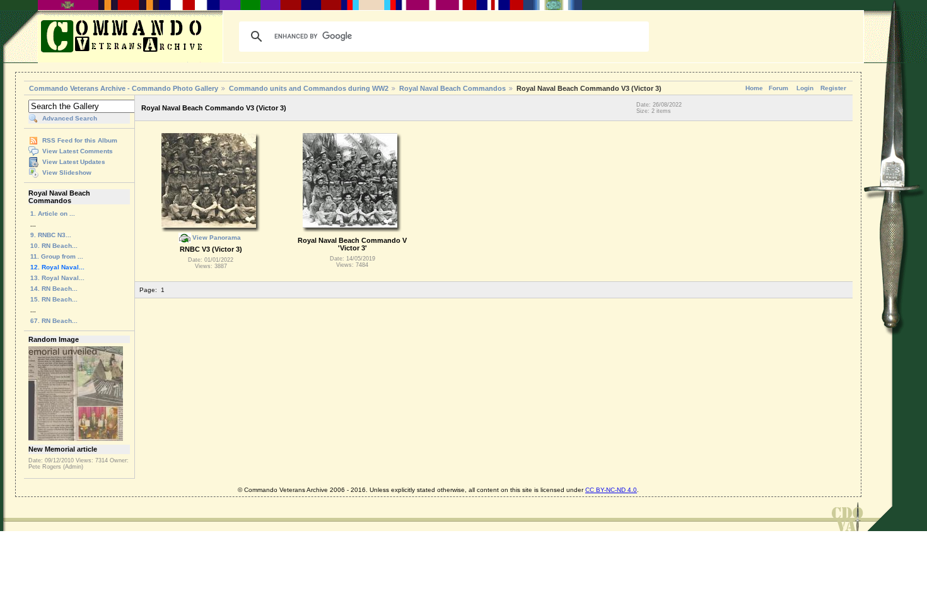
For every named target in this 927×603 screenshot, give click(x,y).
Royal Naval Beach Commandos (452, 88)
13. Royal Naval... (57, 277)
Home (754, 88)
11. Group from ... (56, 256)
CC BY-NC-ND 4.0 (611, 489)
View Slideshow (66, 172)
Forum (778, 88)
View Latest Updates (73, 161)
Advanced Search (69, 118)
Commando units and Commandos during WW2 (308, 88)
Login (804, 88)
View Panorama (216, 237)
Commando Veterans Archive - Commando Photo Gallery (123, 88)
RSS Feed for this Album (79, 140)
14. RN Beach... (54, 288)
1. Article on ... (52, 213)
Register (833, 88)
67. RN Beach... (54, 320)
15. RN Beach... (54, 299)
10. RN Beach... (54, 245)
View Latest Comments (77, 151)
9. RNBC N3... (50, 234)
